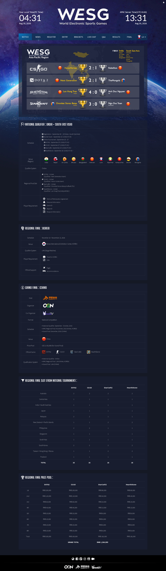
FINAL (129, 36)
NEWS (38, 36)
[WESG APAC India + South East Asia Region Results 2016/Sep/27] (83, 80)
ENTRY (65, 36)
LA (143, 36)
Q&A (103, 36)
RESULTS (116, 36)
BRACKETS (78, 36)
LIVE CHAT (91, 36)
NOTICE (25, 36)
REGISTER (51, 36)
